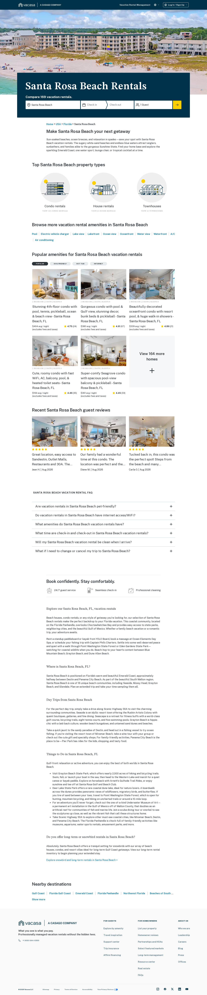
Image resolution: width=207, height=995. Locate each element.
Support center (111, 942)
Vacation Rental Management (135, 5)
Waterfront (160, 234)
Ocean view (109, 234)
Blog (180, 948)
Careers (182, 942)
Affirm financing (112, 955)
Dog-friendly (60, 264)
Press (181, 955)
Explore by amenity (113, 928)
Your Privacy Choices (105, 989)
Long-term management (150, 955)
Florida (67, 124)
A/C (172, 234)
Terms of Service (70, 989)
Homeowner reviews (148, 935)
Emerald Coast (84, 893)
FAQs (140, 975)
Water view (143, 234)
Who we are (184, 928)
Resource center (146, 962)
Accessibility (87, 989)
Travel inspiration (113, 935)
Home (49, 124)
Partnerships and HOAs (150, 942)
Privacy (57, 989)
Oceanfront (127, 234)
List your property (147, 928)
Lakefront (93, 234)
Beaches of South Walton (164, 893)
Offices (182, 962)
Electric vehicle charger (55, 234)
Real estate (144, 968)
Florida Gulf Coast (60, 893)
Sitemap (46, 989)
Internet (98, 264)
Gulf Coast (38, 893)
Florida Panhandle (108, 893)
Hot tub (80, 264)
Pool (34, 234)
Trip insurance (111, 948)
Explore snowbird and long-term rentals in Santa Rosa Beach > (82, 860)
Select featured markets (151, 948)
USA (58, 124)
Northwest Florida (134, 893)
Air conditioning (44, 240)
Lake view (78, 234)
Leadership (184, 935)
